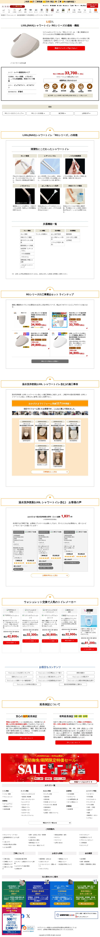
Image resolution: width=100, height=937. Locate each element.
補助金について (63, 859)
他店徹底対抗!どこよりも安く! (10, 838)
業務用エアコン (8, 806)
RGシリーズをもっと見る (49, 361)
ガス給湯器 (71, 794)
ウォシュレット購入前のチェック (49, 676)
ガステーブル (26, 812)
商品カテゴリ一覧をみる (50, 823)
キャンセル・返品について (36, 845)
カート (77, 5)
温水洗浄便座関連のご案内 (72, 684)
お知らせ (66, 5)
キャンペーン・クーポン (11, 834)
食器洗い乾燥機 (26, 796)
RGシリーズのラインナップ (13, 113)
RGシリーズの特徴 (37, 113)
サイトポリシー (84, 834)
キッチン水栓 (48, 794)
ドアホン (89, 818)
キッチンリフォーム (27, 815)
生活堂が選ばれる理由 (10, 844)
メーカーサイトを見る (17, 63)
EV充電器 (90, 796)
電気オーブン (26, 807)
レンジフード (26, 802)
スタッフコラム (44, 868)
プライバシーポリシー (86, 840)
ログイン (46, 5)
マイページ (58, 840)
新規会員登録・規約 (60, 834)
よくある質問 (7, 847)
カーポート (90, 794)
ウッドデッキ (91, 802)
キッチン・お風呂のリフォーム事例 (24, 862)
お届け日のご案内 (34, 840)
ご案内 (60, 5)
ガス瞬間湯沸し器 (73, 799)
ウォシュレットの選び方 (80, 676)
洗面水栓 (46, 796)
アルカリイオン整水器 (50, 804)
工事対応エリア (8, 864)
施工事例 (61, 113)
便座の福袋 (80, 673)
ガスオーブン (26, 804)
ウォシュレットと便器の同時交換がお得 (80, 680)
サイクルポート (91, 799)
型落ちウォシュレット (18, 676)
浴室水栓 (46, 799)
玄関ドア (89, 810)
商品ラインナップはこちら (65, 48)
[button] (28, 928)
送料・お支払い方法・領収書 (37, 834)
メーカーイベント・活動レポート (47, 865)
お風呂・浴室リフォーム (51, 812)
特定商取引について (86, 837)
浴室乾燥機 (7, 809)
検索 (72, 5)
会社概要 (83, 859)
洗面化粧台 (47, 807)
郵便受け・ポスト (92, 815)
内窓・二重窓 (91, 807)
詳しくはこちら (25, 738)
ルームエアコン (8, 804)
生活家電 (70, 809)
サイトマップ (84, 845)
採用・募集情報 (84, 861)
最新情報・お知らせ (45, 859)
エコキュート (71, 796)
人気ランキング (44, 861)
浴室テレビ (47, 810)
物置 (88, 812)
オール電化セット (73, 802)
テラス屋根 (90, 804)
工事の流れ (7, 859)
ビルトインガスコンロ (28, 794)
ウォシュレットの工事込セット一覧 (49, 673)
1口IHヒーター (26, 810)
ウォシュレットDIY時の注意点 (26, 684)
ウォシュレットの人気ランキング (18, 673)
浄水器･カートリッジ (50, 802)
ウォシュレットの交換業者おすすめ (49, 680)
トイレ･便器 (7, 794)
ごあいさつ (7, 842)
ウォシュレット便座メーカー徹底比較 (18, 680)
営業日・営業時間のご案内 (88, 864)
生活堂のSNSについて (65, 864)
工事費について (8, 861)
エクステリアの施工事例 (22, 866)
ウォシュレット (8, 796)
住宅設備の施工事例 (21, 859)
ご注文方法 (32, 837)
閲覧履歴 (53, 5)
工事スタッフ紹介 (7, 867)
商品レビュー (63, 861)
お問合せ (84, 5)
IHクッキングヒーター (28, 799)
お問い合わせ (58, 842)
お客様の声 (85, 113)
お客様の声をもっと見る (50, 575)
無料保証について (34, 842)
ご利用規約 (83, 842)
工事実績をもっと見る (50, 472)
